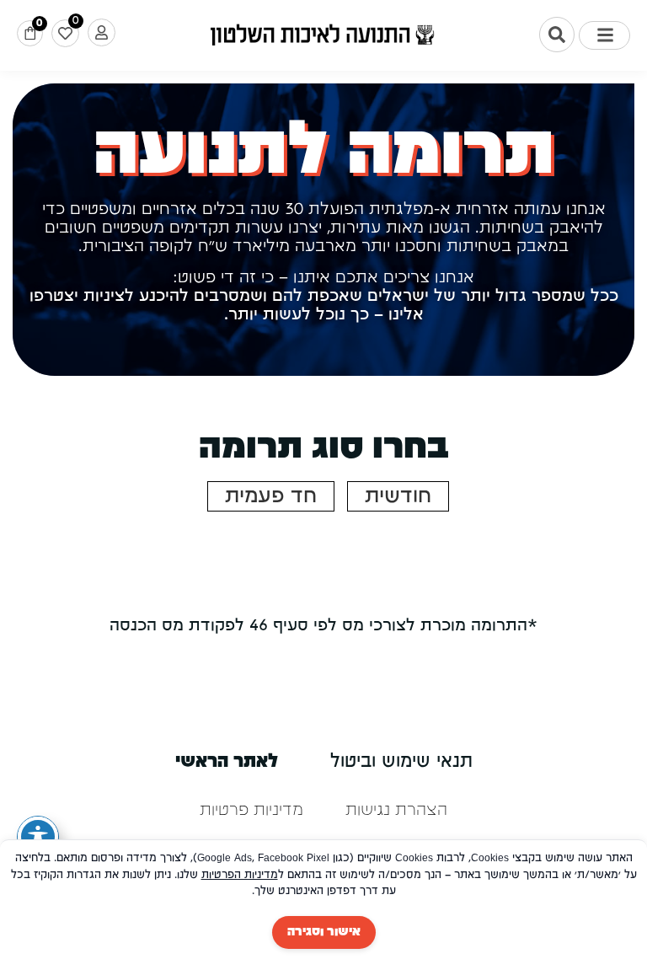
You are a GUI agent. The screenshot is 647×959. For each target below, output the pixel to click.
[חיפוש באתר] (557, 34)
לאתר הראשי (226, 762)
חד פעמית (271, 496)
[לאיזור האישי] (101, 32)
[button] (604, 35)
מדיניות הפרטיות (239, 875)
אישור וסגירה (324, 932)
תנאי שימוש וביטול (401, 762)
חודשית (398, 496)
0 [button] (39, 23)
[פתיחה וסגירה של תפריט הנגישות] (38, 837)
